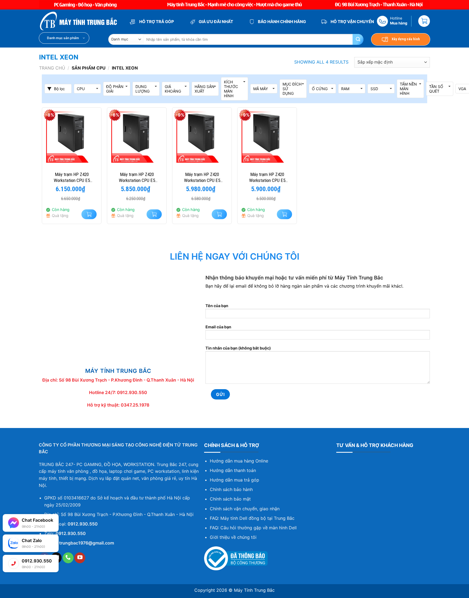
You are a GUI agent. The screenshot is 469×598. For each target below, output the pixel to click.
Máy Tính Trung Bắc (254, 590)
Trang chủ (52, 68)
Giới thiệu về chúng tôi (233, 537)
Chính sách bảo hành (231, 489)
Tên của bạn (216, 305)
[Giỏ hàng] (424, 21)
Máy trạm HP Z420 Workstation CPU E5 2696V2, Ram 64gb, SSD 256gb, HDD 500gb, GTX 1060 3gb (267, 177)
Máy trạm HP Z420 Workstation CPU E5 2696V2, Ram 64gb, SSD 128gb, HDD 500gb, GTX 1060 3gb (136, 177)
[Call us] (68, 557)
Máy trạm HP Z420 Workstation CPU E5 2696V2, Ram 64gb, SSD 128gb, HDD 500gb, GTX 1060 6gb (201, 177)
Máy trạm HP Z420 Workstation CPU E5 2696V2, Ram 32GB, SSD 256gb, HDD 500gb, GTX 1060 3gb (71, 177)
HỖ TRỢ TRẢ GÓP (156, 21)
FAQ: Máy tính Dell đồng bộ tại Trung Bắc (252, 518)
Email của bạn (218, 327)
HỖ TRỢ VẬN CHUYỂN (352, 21)
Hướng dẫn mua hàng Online (239, 461)
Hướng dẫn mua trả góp (234, 480)
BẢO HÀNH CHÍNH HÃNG (281, 21)
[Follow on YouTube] (79, 557)
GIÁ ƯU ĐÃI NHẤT (215, 21)
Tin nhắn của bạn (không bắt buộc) (238, 348)
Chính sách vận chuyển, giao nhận (245, 508)
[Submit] (358, 39)
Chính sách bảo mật (230, 499)
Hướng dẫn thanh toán (233, 470)
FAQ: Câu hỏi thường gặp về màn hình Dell (253, 527)
